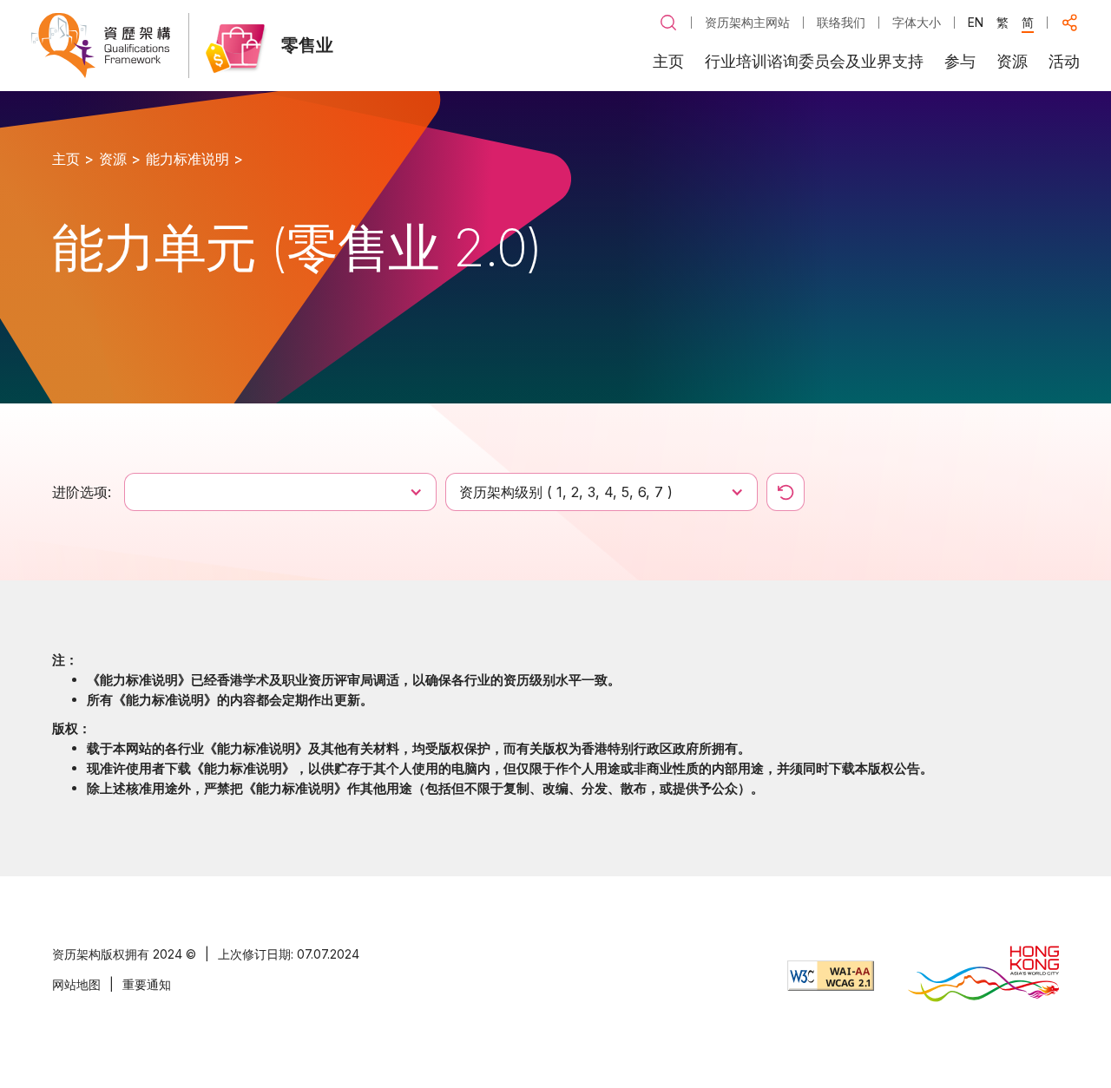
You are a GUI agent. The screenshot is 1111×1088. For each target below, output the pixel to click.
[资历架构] (100, 45)
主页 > (73, 158)
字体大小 (916, 22)
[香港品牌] (983, 976)
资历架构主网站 (747, 22)
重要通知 (146, 984)
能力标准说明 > (194, 158)
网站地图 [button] (76, 984)
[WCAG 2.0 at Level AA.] (830, 976)
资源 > (120, 158)
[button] (668, 22)
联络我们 (841, 22)
